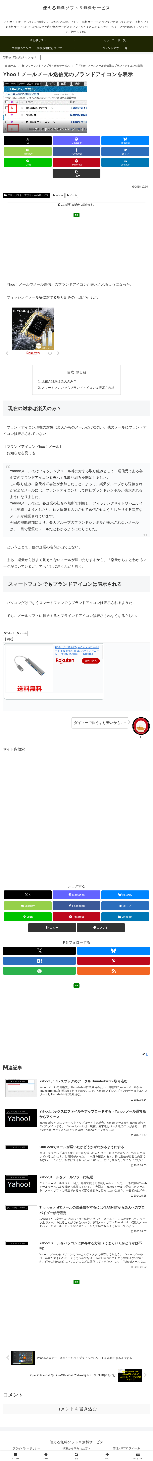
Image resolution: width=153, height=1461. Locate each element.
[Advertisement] (76, 247)
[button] (76, 173)
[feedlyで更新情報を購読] (39, 971)
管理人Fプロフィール (126, 1448)
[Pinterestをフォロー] (113, 961)
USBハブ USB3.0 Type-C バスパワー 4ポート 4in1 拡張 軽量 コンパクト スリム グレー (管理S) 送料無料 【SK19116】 (77, 651)
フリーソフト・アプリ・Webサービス (28, 195)
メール (73, 195)
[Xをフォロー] (39, 951)
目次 (70, 372)
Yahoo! (59, 195)
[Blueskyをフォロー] (113, 951)
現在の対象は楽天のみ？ (58, 381)
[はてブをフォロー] (39, 961)
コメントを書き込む (76, 1408)
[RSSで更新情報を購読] (113, 971)
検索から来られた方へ (76, 1448)
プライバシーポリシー (26, 1448)
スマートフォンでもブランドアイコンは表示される (78, 387)
